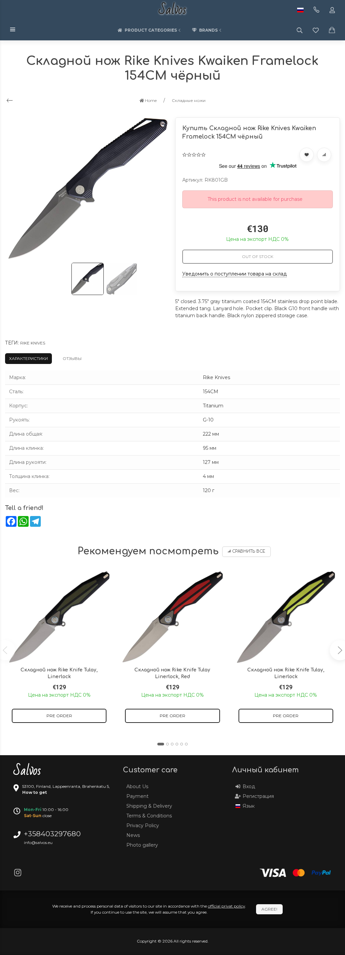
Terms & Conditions (149, 816)
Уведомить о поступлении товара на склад (234, 274)
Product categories (151, 30)
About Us (137, 786)
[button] (160, 744)
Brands (208, 30)
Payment (137, 796)
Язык (249, 806)
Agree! (269, 909)
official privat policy (226, 906)
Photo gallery (142, 845)
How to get (34, 792)
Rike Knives (32, 342)
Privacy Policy (142, 825)
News (133, 835)
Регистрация (258, 796)
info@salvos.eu (38, 842)
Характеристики (28, 358)
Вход (249, 786)
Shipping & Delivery (149, 806)
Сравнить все (248, 551)
